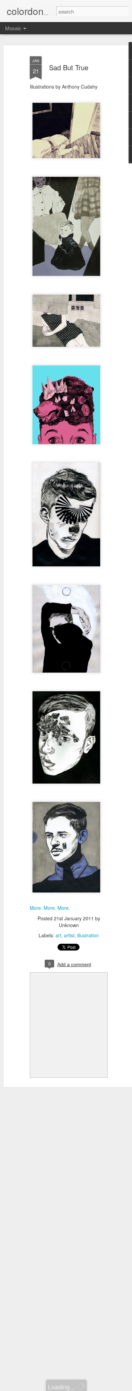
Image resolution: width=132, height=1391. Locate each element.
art (58, 935)
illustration (88, 935)
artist (69, 935)
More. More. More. (50, 907)
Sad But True (68, 67)
